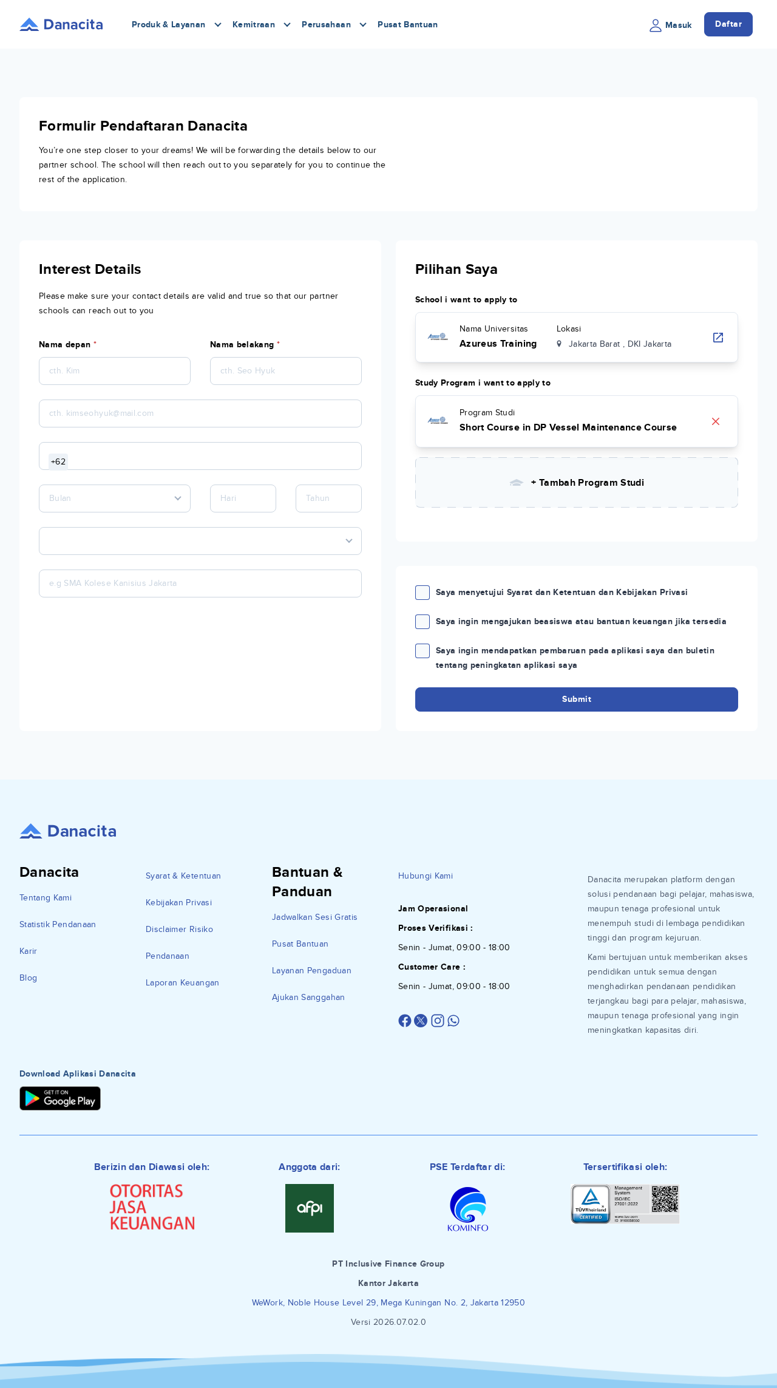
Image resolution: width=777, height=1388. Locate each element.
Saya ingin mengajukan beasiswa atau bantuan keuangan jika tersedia (581, 621)
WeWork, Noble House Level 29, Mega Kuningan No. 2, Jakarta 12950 (388, 1303)
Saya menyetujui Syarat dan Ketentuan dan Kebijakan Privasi (562, 592)
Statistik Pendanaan (58, 924)
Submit (576, 699)
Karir (28, 951)
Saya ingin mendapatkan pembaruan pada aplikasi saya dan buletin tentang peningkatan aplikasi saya (575, 657)
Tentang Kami (45, 898)
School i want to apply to (466, 299)
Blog (28, 978)
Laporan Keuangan (183, 983)
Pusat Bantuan (408, 24)
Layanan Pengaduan (311, 970)
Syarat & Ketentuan (183, 876)
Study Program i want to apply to (483, 383)
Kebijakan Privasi (179, 902)
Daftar (728, 24)
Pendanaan (167, 956)
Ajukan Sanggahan (308, 997)
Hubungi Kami (425, 876)
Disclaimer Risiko (179, 929)
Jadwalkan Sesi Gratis (315, 917)
